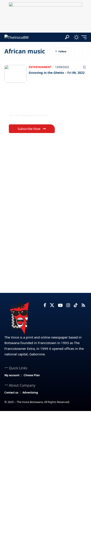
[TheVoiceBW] (16, 37)
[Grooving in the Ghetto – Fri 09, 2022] (15, 74)
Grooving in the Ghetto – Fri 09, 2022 (57, 72)
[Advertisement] (45, 459)
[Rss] (83, 305)
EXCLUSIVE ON (27, 106)
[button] (67, 37)
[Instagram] (68, 305)
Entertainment (40, 67)
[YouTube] (60, 305)
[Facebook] (44, 305)
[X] (52, 305)
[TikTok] (76, 305)
